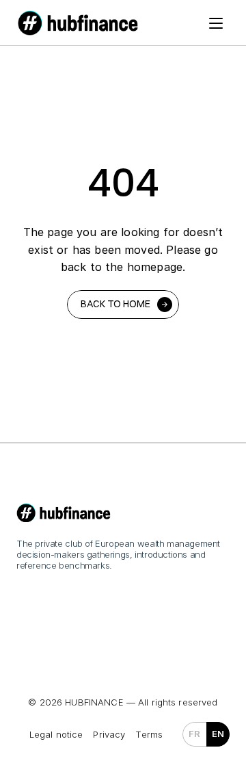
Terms (149, 734)
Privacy (109, 734)
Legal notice (56, 734)
